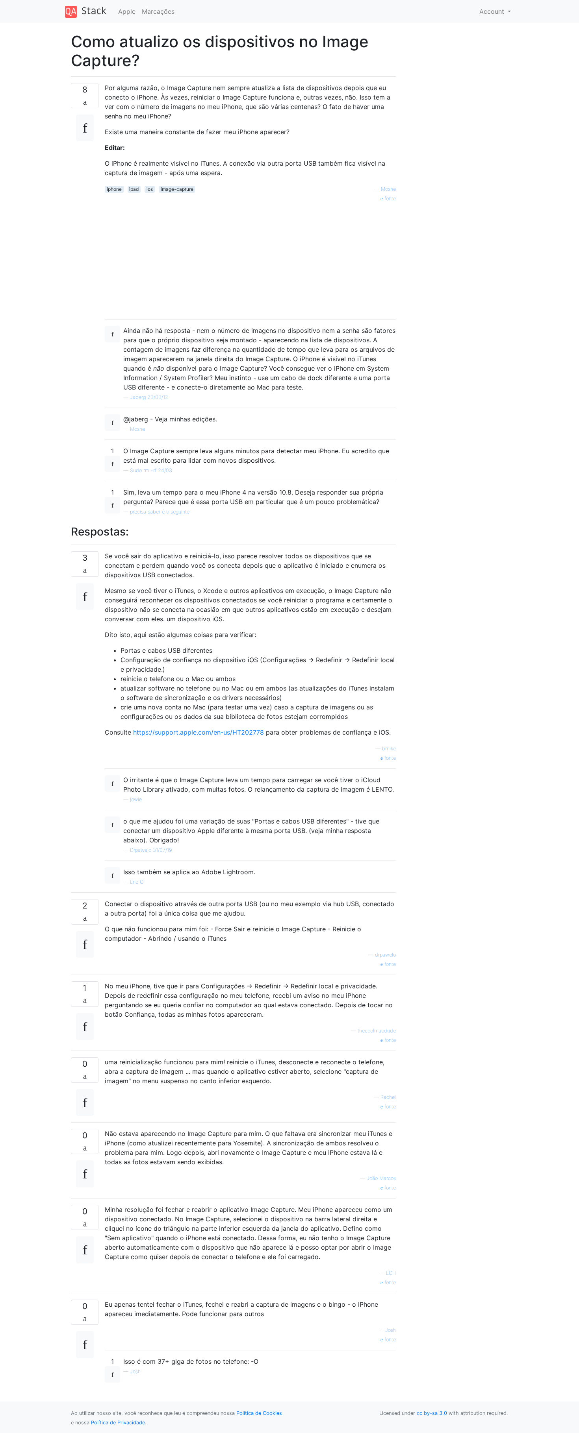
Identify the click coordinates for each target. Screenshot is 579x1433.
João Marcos (381, 1178)
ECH (391, 1273)
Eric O (137, 882)
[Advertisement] (250, 258)
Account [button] (492, 11)
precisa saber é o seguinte (159, 512)
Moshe (388, 189)
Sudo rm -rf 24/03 (151, 470)
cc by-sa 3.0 (432, 1413)
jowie (136, 799)
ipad (134, 189)
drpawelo (385, 955)
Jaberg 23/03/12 (149, 397)
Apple (126, 11)
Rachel (388, 1097)
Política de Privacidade (118, 1423)
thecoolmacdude (377, 1031)
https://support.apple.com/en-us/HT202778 (198, 732)
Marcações (158, 11)
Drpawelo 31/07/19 (151, 850)
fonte (389, 198)
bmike (389, 749)
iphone (114, 189)
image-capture (177, 189)
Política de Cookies (259, 1413)
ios (150, 189)
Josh (390, 1330)
